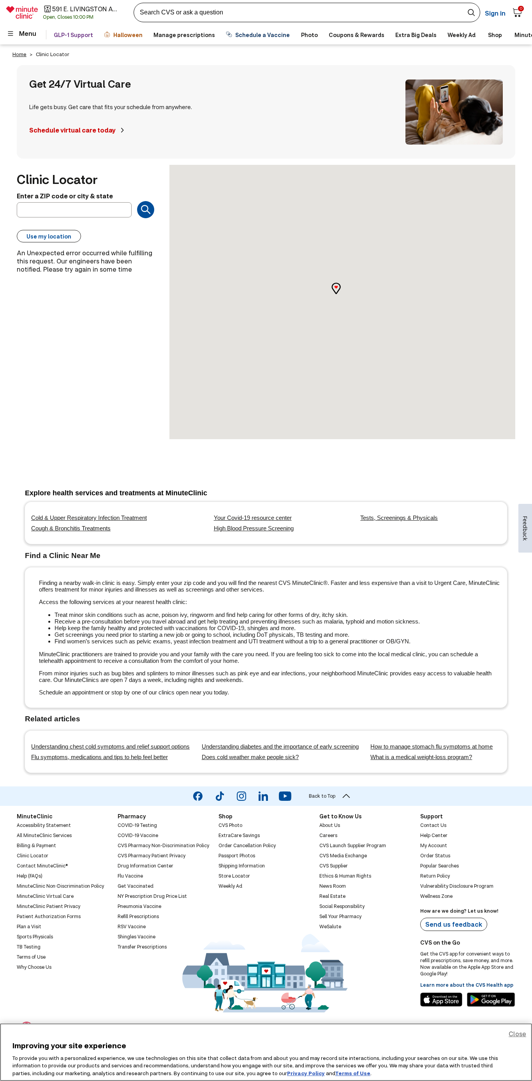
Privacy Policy (306, 1073)
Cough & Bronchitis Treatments (71, 528)
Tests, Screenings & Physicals (399, 517)
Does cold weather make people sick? (250, 757)
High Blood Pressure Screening (254, 528)
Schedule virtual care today (72, 130)
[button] (342, 295)
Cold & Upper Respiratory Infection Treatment (89, 517)
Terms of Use (352, 1073)
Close (517, 1034)
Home (19, 54)
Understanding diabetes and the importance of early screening (280, 746)
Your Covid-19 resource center (253, 517)
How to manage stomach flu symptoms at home (431, 746)
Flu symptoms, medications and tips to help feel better (99, 757)
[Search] (145, 209)
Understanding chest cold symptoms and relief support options (110, 746)
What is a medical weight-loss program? (421, 757)
